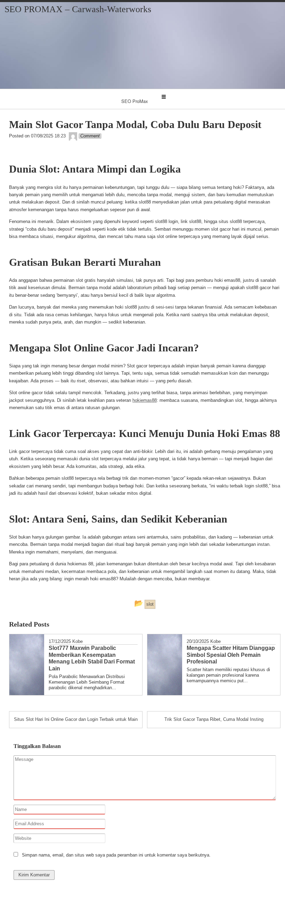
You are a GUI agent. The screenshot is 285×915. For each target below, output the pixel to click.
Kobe (77, 641)
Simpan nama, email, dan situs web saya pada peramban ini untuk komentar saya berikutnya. (116, 855)
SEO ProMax (134, 101)
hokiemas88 (144, 400)
